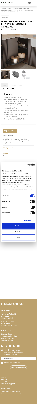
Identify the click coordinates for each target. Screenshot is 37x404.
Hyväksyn (11, 362)
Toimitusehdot (6, 334)
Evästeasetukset (7, 340)
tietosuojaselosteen (14, 362)
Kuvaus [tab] (5, 85)
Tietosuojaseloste (7, 338)
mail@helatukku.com (9, 326)
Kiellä (18, 238)
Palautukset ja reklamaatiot (11, 336)
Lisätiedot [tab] (13, 85)
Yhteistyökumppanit (8, 384)
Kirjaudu (29, 3)
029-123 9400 (9, 322)
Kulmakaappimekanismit (7, 10)
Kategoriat (5, 17)
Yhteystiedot (5, 388)
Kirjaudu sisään (10, 131)
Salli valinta (18, 232)
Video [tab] (21, 85)
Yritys (3, 386)
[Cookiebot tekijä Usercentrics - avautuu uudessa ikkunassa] (27, 164)
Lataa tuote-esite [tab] (8, 88)
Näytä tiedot (27, 220)
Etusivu (3, 8)
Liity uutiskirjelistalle (18, 367)
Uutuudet (4, 381)
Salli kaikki (18, 226)
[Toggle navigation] (34, 3)
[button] (34, 36)
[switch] (32, 201)
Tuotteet (9, 8)
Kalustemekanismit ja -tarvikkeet (21, 8)
